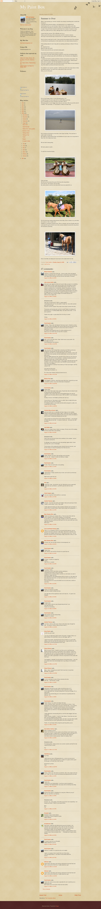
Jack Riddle (47, 427)
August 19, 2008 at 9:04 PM (50, 544)
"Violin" (24, 137)
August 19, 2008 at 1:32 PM (50, 466)
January (25, 155)
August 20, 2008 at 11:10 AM (50, 627)
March (24, 151)
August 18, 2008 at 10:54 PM (50, 383)
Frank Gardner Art (23, 87)
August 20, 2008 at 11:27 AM (50, 644)
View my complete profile (25, 24)
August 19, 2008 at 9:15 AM (50, 449)
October (25, 119)
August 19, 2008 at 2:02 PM (50, 488)
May (24, 147)
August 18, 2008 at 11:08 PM (50, 406)
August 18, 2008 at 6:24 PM (50, 278)
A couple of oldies (26, 141)
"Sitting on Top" (26, 135)
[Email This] (70, 262)
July (24, 143)
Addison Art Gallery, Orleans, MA (27, 58)
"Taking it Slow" (26, 132)
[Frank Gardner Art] (20, 88)
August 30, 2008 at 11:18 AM (50, 866)
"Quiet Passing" (26, 126)
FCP (45, 482)
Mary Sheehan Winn (48, 514)
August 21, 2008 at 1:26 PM (50, 786)
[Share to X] (72, 262)
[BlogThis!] (71, 262)
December (25, 114)
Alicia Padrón (47, 631)
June (24, 145)
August (24, 123)
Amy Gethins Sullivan (49, 728)
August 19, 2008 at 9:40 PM (50, 617)
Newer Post (42, 895)
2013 (23, 103)
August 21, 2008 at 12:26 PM (50, 766)
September (25, 121)
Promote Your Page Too (24, 90)
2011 (23, 107)
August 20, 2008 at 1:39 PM (50, 696)
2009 (23, 111)
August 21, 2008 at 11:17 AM (50, 749)
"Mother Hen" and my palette (29, 128)
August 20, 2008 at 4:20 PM (50, 737)
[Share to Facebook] (74, 262)
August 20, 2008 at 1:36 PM (50, 682)
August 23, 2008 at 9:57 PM (50, 857)
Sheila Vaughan (47, 493)
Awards (24, 139)
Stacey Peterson (48, 648)
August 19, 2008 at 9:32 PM (50, 583)
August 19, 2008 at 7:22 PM (50, 524)
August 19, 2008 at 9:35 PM (50, 596)
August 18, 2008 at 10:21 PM (50, 374)
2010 (23, 109)
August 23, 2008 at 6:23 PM (50, 835)
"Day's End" (25, 124)
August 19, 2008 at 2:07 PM (50, 496)
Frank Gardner (47, 323)
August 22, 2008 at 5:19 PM (50, 819)
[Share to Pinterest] (75, 262)
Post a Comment (46, 889)
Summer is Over (26, 130)
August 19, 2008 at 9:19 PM (50, 553)
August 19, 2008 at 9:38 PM (50, 608)
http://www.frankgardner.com (26, 43)
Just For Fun (47, 264)
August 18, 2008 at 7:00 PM (50, 296)
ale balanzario (47, 823)
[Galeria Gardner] (20, 95)
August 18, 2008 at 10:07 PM (50, 333)
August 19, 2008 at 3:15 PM (50, 509)
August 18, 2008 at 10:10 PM (50, 344)
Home (60, 895)
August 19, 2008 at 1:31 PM (50, 458)
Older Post (78, 895)
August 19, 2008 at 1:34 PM (50, 478)
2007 (23, 158)
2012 (23, 105)
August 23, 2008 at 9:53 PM (50, 844)
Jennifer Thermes (48, 501)
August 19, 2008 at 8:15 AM (50, 423)
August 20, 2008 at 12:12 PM (50, 664)
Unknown (46, 861)
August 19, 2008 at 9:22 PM (50, 563)
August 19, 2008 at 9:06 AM (50, 432)
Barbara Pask (47, 378)
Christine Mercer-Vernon (49, 410)
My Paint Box (32, 7)
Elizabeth (46, 813)
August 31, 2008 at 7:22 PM (50, 886)
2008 (23, 113)
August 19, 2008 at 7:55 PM (50, 536)
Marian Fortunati (48, 271)
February (25, 153)
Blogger (57, 906)
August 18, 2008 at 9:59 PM (50, 319)
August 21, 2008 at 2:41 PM (50, 808)
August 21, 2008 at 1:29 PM (50, 795)
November (25, 116)
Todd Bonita (47, 753)
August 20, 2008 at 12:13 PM (50, 673)
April (24, 149)
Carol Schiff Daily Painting (50, 528)
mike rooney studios (49, 282)
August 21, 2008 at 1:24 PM (50, 776)
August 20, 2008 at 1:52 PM (50, 724)
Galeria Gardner (23, 93)
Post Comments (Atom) (50, 898)
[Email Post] (67, 262)
